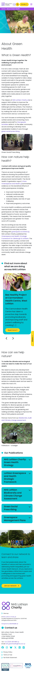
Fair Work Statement (10, 658)
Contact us (11, 627)
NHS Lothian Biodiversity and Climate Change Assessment (13, 494)
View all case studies (22, 345)
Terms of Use (7, 655)
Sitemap (6, 613)
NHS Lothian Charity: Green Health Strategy (15, 462)
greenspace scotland (19, 232)
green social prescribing (10, 131)
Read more (12, 330)
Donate (23, 4)
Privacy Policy (7, 652)
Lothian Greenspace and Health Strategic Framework (15, 477)
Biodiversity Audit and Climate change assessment (17, 419)
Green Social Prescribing (11, 508)
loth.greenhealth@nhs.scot (15, 644)
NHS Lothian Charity (19, 100)
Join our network (10, 586)
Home (3, 9)
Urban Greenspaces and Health (14, 182)
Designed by (9, 623)
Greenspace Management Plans (15, 519)
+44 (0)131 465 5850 (10, 642)
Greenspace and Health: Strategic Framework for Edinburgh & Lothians (15, 237)
